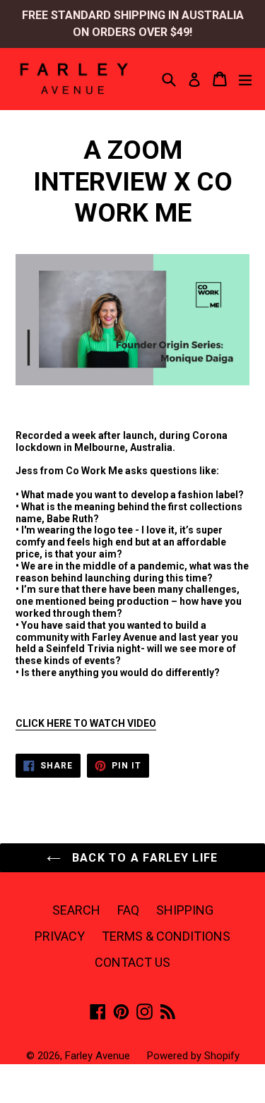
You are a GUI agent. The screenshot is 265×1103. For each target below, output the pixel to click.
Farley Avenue (97, 1055)
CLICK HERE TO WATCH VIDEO (86, 723)
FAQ (128, 910)
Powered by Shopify (193, 1055)
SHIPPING (184, 910)
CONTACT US (132, 962)
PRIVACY (60, 936)
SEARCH (76, 910)
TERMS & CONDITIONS (166, 936)
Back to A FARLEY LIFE (143, 857)
